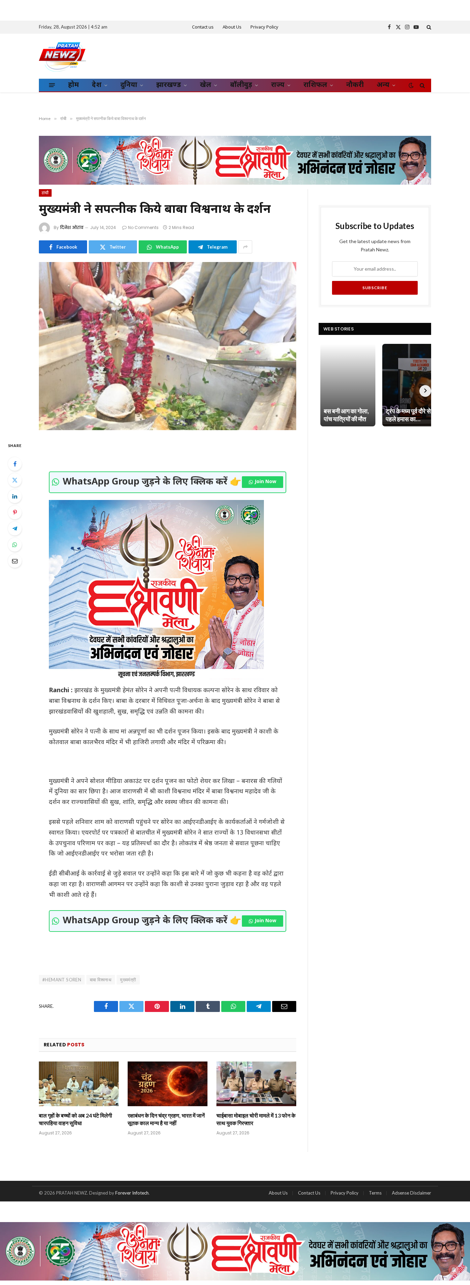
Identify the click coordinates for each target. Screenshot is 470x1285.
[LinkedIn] (15, 496)
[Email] (15, 561)
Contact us (203, 27)
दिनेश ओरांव (72, 227)
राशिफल (315, 85)
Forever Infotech (132, 1193)
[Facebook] (15, 464)
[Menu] (52, 85)
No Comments (143, 227)
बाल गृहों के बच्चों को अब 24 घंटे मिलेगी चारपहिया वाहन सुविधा (75, 1119)
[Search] (428, 27)
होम (73, 85)
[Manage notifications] (453, 1269)
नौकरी (355, 85)
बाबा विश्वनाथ (100, 979)
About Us (232, 27)
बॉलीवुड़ (241, 85)
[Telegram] (15, 528)
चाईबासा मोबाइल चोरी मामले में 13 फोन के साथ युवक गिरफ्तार (256, 1119)
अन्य (383, 85)
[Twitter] (15, 480)
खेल (205, 85)
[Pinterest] (15, 512)
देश (97, 85)
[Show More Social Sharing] (245, 246)
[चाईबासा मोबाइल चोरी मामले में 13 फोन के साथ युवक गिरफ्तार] (256, 1084)
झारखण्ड (168, 85)
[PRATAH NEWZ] (62, 56)
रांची (45, 193)
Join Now (265, 482)
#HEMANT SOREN (61, 979)
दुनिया (128, 85)
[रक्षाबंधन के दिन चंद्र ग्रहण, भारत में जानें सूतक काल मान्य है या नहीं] (167, 1084)
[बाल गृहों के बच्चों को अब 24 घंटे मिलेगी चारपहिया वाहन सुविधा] (79, 1084)
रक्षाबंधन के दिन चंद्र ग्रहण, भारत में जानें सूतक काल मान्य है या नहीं (166, 1119)
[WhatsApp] (15, 545)
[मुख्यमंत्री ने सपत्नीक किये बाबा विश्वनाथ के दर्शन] (167, 346)
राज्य (278, 85)
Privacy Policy (264, 27)
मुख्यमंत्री (128, 979)
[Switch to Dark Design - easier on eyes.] (411, 85)
